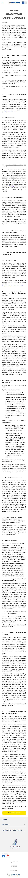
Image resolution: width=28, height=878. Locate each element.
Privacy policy (14, 866)
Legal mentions (14, 862)
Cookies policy (14, 870)
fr (25, 2)
